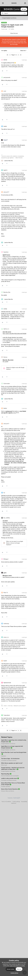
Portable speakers (5, 786)
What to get (4, 765)
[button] (2, 9)
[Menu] (2, 3)
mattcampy (6, 623)
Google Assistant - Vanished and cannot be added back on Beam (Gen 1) (12, 768)
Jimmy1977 (6, 192)
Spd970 (5, 170)
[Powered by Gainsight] (14, 798)
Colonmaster (7, 383)
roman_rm (6, 637)
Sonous (5, 357)
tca (4, 492)
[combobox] (14, 13)
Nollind (5, 408)
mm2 (5, 91)
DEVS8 (5, 60)
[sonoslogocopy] (14, 3)
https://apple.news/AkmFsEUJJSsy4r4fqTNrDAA (14, 333)
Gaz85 (5, 660)
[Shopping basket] (25, 3)
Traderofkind (7, 715)
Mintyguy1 (6, 559)
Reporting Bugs (5, 774)
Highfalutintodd (7, 682)
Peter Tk (6, 592)
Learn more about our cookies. (17, 965)
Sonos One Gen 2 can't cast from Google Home (13, 752)
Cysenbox (6, 252)
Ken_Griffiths (7, 518)
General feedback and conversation (10, 775)
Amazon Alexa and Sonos (7, 791)
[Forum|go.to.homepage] (11, 9)
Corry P (5, 140)
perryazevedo (7, 77)
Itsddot (5, 126)
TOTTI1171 (6, 329)
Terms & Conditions (6, 801)
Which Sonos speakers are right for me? (12, 763)
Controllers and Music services (8, 760)
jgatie (5, 572)
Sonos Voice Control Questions (9, 789)
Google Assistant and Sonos (9, 18)
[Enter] (2, 13)
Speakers (3, 756)
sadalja (5, 309)
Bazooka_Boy (7, 292)
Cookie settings (16, 801)
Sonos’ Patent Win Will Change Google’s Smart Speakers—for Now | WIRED (14, 439)
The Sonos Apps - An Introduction (10, 758)
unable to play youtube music (9, 778)
